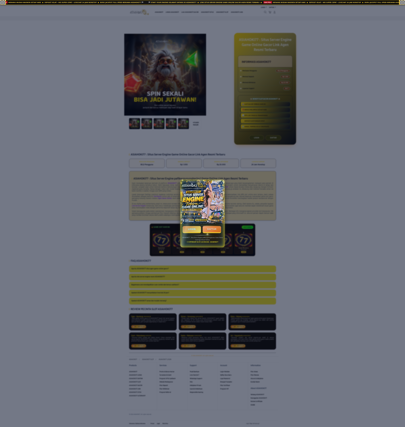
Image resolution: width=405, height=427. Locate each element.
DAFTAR (212, 229)
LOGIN (192, 229)
